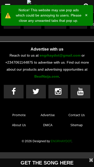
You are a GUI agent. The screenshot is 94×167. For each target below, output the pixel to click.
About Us (19, 125)
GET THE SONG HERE (47, 162)
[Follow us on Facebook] (14, 91)
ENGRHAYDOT (61, 141)
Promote (19, 115)
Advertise (48, 115)
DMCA (47, 125)
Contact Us (76, 115)
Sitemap (76, 125)
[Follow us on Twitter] (36, 91)
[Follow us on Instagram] (58, 91)
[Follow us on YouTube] (80, 91)
